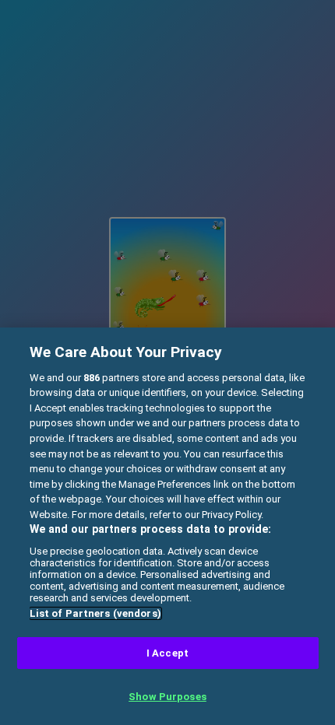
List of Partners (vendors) (95, 613)
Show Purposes (167, 696)
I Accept (167, 653)
